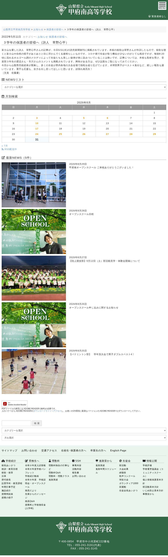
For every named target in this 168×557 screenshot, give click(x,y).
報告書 (75, 472)
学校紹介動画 (32, 476)
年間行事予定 (8, 487)
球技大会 (123, 479)
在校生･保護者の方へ (73, 450)
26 (84, 134)
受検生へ (33, 460)
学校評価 (147, 465)
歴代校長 (6, 479)
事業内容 (76, 465)
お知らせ (43, 36)
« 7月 (5, 146)
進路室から (105, 460)
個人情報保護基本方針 (153, 481)
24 (36, 134)
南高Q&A (30, 501)
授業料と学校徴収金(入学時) (35, 507)
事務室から (148, 494)
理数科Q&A (55, 472)
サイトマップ (9, 450)
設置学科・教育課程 (12, 483)
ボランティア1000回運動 (128, 485)
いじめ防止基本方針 (153, 490)
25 (60, 134)
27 (107, 134)
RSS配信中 (10, 149)
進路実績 (100, 465)
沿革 (4, 476)
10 (36, 123)
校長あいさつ (8, 465)
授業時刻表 (7, 494)
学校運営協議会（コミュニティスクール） (153, 472)
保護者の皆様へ (58, 36)
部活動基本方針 (151, 487)
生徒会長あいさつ (128, 490)
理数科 (55, 460)
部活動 (122, 465)
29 (154, 134)
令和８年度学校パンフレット (35, 471)
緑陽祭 (122, 472)
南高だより (31, 490)
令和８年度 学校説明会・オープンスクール (35, 483)
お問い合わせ (29, 450)
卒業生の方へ (98, 450)
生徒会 (126, 460)
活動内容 (76, 469)
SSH (77, 460)
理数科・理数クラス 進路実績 (59, 478)
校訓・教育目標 (10, 469)
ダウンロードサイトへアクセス (47, 411)
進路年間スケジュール (106, 471)
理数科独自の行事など (59, 467)
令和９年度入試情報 (35, 465)
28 (131, 134)
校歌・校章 (7, 472)
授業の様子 (7, 497)
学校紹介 (10, 460)
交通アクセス (49, 450)
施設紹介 (6, 490)
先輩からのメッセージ (35, 496)
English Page (118, 450)
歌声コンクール (127, 476)
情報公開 (151, 460)
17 (36, 129)
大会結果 (123, 469)
